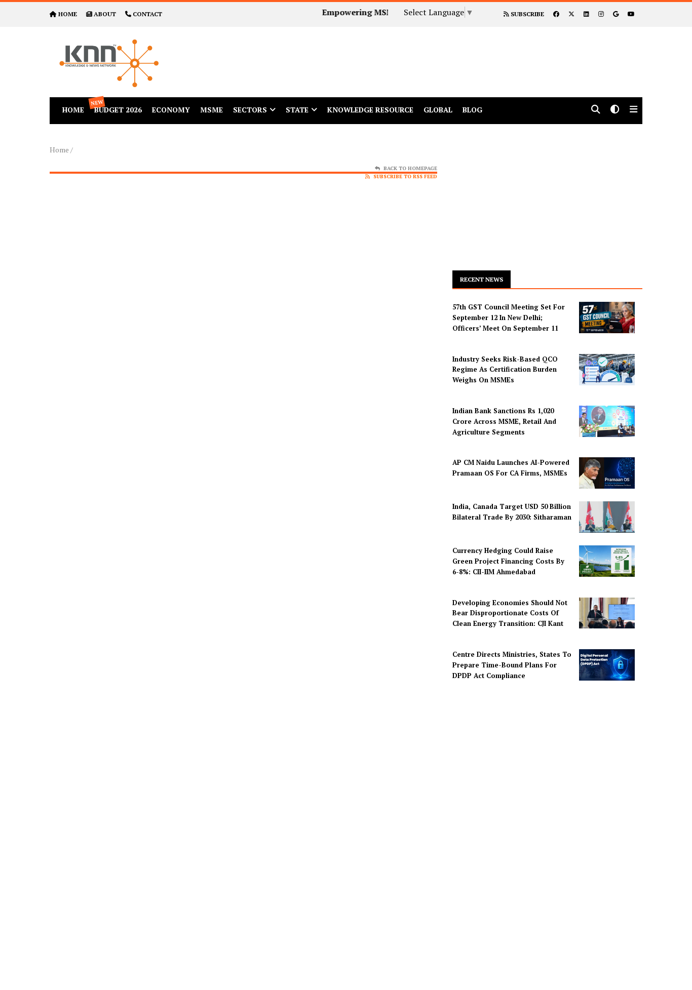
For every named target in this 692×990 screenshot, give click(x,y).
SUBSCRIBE (526, 14)
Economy (171, 109)
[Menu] (633, 110)
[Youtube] (631, 14)
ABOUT (105, 14)
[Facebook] (556, 14)
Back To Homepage (410, 168)
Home (59, 149)
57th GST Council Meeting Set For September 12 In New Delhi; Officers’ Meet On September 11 (508, 317)
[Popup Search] (595, 110)
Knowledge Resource (370, 109)
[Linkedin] (586, 14)
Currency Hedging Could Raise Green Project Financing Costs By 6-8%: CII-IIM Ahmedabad (508, 561)
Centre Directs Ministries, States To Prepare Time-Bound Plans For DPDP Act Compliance (511, 665)
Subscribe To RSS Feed (405, 176)
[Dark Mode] (615, 110)
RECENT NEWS (481, 279)
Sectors (250, 109)
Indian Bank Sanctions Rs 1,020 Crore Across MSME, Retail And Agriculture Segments (504, 421)
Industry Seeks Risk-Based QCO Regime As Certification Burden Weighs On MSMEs (505, 369)
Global (438, 109)
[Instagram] (601, 14)
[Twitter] (571, 14)
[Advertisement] (439, 49)
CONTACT (147, 14)
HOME (67, 14)
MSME (211, 109)
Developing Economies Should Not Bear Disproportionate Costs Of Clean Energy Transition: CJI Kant (509, 613)
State (297, 109)
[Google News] (616, 14)
